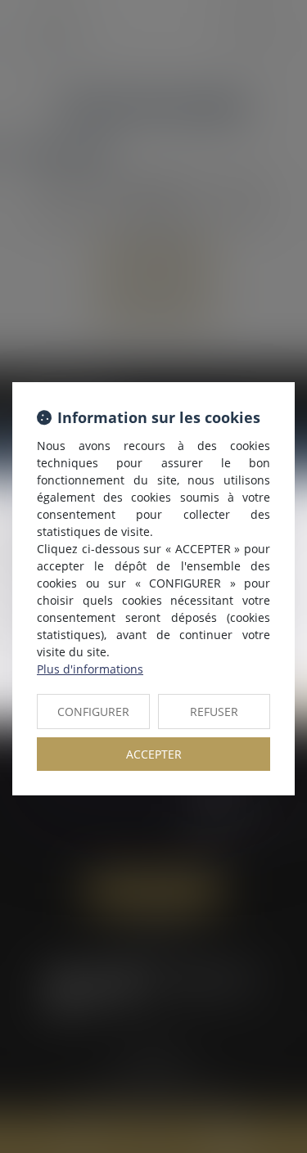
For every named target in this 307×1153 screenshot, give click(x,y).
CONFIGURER (93, 711)
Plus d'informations (90, 669)
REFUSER (214, 711)
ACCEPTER (154, 754)
